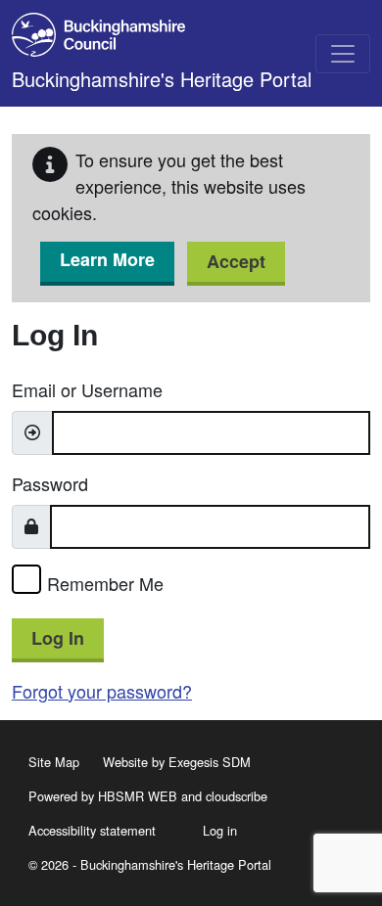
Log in (220, 830)
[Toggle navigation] (342, 53)
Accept (236, 261)
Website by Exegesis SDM (177, 761)
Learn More (107, 259)
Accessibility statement (92, 830)
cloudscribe (236, 796)
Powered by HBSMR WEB (102, 796)
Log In (57, 638)
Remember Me (105, 583)
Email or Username (87, 389)
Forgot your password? (102, 690)
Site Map (53, 761)
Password (50, 483)
